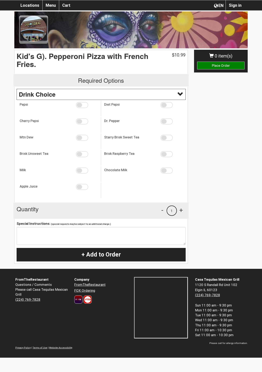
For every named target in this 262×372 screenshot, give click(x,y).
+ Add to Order (101, 254)
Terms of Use (40, 347)
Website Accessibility (60, 347)
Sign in (235, 5)
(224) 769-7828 (27, 299)
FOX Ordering (84, 290)
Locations (29, 5)
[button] (87, 105)
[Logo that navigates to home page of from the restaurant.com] (78, 299)
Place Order (221, 65)
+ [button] (181, 210)
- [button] (162, 210)
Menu (51, 5)
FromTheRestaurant (90, 285)
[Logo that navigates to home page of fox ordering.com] (87, 299)
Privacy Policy (23, 347)
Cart (66, 5)
